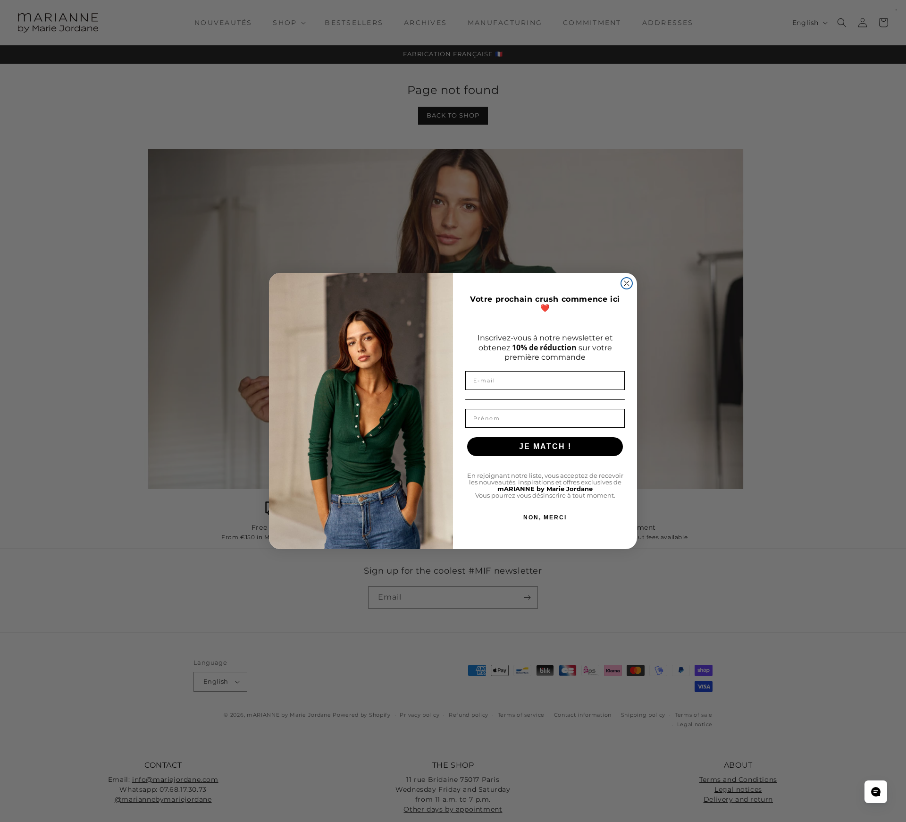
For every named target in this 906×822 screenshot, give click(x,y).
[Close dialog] (626, 283)
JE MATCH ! (545, 447)
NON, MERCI (545, 518)
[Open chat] (875, 791)
